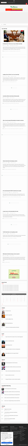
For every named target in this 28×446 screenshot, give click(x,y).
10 (3, 298)
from (11, 169)
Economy (14, 233)
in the (8, 218)
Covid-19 (5, 81)
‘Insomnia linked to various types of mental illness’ (10, 412)
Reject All (10, 441)
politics (14, 103)
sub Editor (11, 192)
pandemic (20, 128)
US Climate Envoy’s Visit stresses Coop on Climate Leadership (12, 43)
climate (15, 45)
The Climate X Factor (8, 310)
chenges (5, 262)
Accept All (7, 442)
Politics (13, 97)
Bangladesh (12, 45)
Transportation (12, 255)
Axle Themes (25, 444)
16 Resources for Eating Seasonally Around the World (12, 327)
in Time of (8, 81)
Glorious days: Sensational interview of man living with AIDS (12, 394)
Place (16, 218)
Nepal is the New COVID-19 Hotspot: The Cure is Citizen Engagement (14, 336)
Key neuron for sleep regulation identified (9, 418)
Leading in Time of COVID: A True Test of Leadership (11, 74)
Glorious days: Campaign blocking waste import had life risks (12, 400)
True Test (15, 81)
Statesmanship (17, 103)
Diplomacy (17, 45)
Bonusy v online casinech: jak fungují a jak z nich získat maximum (11, 285)
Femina (7, 218)
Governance (9, 128)
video (22, 128)
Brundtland (5, 128)
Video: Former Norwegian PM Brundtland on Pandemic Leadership (13, 120)
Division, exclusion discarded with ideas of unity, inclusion (11, 397)
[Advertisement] (14, 18)
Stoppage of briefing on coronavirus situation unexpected (13, 379)
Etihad (6, 262)
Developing (9, 169)
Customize (4, 441)
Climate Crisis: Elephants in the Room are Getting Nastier (13, 349)
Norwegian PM (16, 128)
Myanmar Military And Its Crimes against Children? (12, 353)
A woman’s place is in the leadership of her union (10, 211)
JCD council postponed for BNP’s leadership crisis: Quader (12, 190)
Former (7, 128)
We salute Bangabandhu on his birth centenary (11, 362)
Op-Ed (12, 97)
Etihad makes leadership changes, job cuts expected (11, 253)
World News (15, 76)
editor (8, 45)
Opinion (8, 103)
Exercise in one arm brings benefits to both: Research (11, 415)
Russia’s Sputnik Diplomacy (9, 323)
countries (6, 169)
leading (13, 81)
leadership (11, 81)
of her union (14, 218)
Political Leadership (11, 103)
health (6, 81)
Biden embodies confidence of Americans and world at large (12, 391)
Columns (15, 162)
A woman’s (5, 218)
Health (12, 76)
